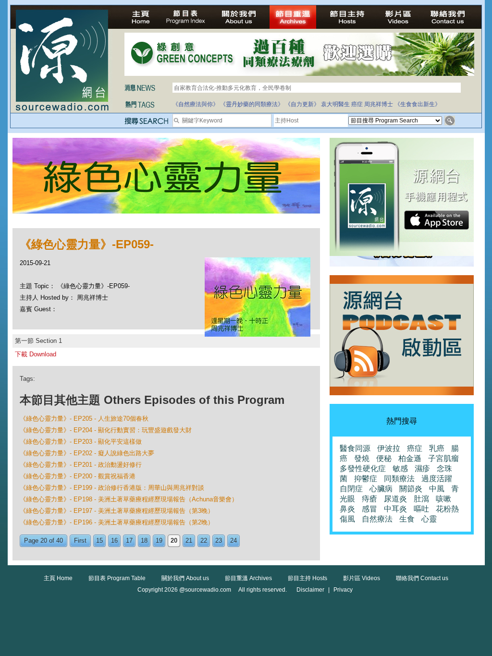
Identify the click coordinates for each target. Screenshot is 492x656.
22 (203, 540)
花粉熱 (447, 509)
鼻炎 (347, 509)
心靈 (429, 519)
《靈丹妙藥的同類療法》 (251, 104)
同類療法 (399, 478)
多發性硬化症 (363, 468)
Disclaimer (310, 589)
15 (99, 540)
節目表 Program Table (117, 578)
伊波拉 (388, 448)
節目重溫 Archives (248, 578)
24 (233, 540)
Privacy (343, 589)
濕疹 (422, 468)
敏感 (400, 468)
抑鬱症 (365, 478)
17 (129, 540)
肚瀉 (421, 499)
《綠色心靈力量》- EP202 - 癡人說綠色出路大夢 (87, 453)
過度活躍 (436, 478)
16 (114, 540)
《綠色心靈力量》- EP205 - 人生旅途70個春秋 (84, 418)
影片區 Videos (361, 578)
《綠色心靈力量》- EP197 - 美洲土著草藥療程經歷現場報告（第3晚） (117, 510)
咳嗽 (443, 499)
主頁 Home (58, 578)
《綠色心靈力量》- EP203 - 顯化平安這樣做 (81, 441)
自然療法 (377, 519)
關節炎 (410, 489)
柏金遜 (409, 458)
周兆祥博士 (378, 104)
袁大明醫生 (335, 104)
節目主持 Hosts (307, 578)
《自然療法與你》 (195, 104)
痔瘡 (369, 499)
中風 (436, 489)
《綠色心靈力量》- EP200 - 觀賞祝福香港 (77, 476)
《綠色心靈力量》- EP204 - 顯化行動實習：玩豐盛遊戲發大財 (106, 430)
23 (218, 540)
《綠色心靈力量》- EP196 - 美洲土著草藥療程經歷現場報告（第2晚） (117, 522)
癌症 (357, 104)
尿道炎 (395, 499)
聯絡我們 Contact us (422, 578)
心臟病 (381, 489)
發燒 (361, 458)
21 (188, 540)
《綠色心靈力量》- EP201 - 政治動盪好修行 (81, 464)
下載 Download (35, 354)
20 (174, 540)
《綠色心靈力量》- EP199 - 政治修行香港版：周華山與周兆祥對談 (112, 487)
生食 (407, 519)
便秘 (384, 458)
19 (159, 540)
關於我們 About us (185, 578)
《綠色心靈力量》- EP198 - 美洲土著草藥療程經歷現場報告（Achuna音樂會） (129, 499)
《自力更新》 (302, 104)
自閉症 (351, 489)
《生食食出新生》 (417, 104)
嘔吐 (421, 509)
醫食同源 (355, 448)
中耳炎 (395, 509)
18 (144, 540)
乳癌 (436, 448)
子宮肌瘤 (443, 458)
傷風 (347, 519)
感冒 (369, 509)
